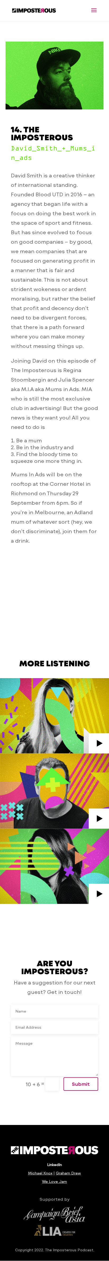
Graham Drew (68, 1173)
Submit (81, 1084)
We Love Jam (54, 1181)
